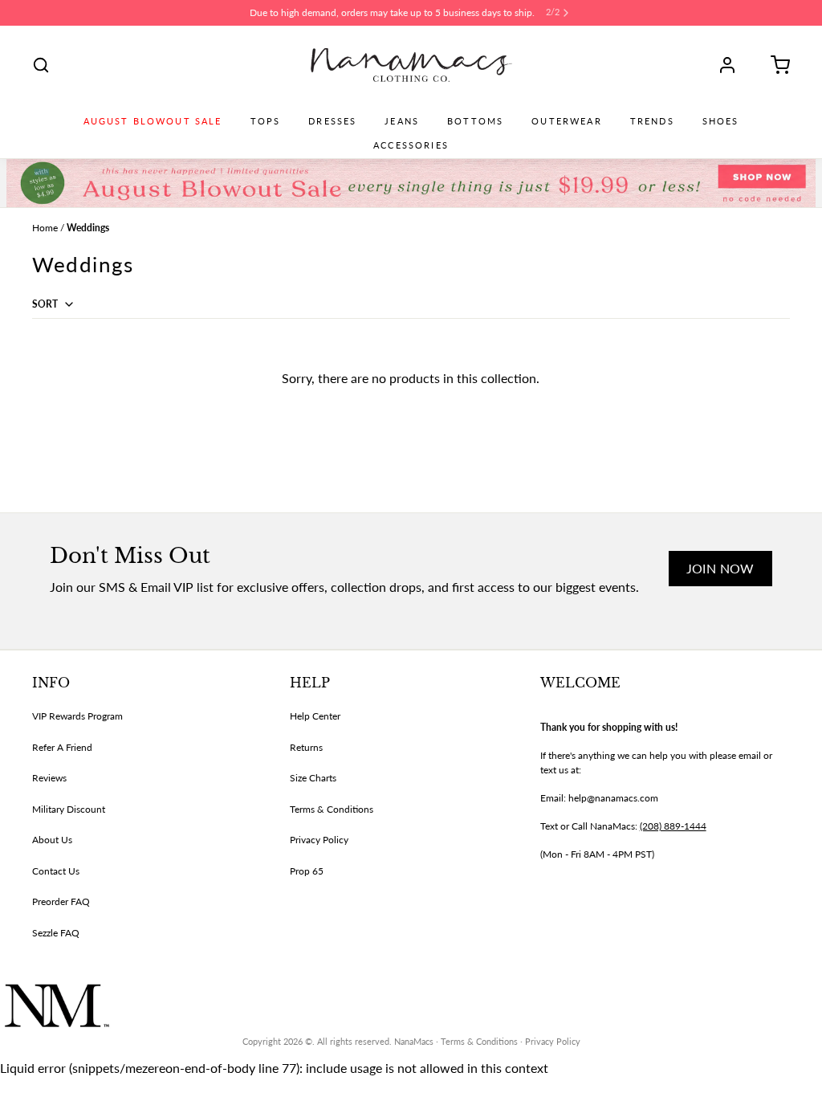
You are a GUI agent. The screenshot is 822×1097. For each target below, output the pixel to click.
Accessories (411, 145)
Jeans (402, 121)
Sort (46, 304)
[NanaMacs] (411, 65)
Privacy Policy (319, 840)
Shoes (720, 121)
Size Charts (313, 778)
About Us (52, 840)
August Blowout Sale (152, 121)
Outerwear (566, 121)
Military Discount (68, 809)
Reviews (49, 778)
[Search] (41, 65)
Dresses (332, 121)
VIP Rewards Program (77, 716)
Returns (306, 747)
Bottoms (475, 121)
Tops (265, 121)
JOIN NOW (720, 568)
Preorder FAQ (61, 901)
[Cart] (774, 65)
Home (45, 228)
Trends (652, 121)
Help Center (315, 716)
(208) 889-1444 (673, 826)
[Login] (733, 65)
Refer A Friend (62, 747)
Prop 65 (307, 871)
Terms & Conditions (331, 809)
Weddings (88, 228)
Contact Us (55, 871)
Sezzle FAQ (55, 933)
